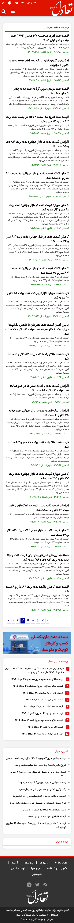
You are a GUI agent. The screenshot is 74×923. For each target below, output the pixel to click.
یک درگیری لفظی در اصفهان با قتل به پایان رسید (42, 789)
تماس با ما (61, 863)
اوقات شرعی (17, 869)
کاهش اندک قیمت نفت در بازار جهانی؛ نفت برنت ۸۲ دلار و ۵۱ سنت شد (37, 175)
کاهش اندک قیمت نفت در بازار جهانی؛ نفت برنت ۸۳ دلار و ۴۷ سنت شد (39, 270)
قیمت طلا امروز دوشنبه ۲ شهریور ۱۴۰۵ (47, 817)
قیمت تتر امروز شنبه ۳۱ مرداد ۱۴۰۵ (45, 727)
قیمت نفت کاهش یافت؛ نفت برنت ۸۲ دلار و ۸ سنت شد (37, 589)
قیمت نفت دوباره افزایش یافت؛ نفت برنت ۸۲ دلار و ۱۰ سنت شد (38, 295)
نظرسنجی (37, 874)
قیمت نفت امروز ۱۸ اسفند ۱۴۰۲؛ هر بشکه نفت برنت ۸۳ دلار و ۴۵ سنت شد (37, 119)
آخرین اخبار (61, 751)
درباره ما (44, 863)
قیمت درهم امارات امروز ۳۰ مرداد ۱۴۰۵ (43, 707)
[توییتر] (16, 2)
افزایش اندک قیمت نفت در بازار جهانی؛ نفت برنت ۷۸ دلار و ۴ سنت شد (39, 413)
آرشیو (15, 863)
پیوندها (28, 863)
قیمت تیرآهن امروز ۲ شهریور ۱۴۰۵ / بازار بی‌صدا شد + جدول (36, 758)
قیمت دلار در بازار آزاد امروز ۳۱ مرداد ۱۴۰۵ (42, 713)
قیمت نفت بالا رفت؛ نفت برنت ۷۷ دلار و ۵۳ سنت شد (39, 444)
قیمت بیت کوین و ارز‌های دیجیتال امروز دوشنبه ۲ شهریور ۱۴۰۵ (37, 774)
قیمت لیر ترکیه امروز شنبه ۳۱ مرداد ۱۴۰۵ (42, 734)
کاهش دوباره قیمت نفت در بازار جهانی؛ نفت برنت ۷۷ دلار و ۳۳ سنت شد (39, 476)
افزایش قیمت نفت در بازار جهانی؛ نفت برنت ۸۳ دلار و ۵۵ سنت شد (37, 144)
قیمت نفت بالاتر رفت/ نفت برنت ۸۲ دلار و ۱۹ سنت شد (38, 356)
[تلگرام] (9, 3)
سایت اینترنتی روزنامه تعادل (35, 910)
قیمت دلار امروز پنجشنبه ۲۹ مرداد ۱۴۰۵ (43, 693)
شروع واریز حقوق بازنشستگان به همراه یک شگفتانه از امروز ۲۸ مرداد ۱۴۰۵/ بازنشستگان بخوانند (34, 670)
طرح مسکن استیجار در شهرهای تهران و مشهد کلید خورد (38, 803)
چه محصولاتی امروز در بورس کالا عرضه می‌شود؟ (42, 783)
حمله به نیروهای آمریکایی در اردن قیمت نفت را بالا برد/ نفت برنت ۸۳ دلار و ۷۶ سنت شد (38, 557)
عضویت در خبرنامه (57, 869)
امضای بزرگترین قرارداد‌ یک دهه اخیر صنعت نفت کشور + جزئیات (39, 62)
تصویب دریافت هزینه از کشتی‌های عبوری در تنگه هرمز (39, 796)
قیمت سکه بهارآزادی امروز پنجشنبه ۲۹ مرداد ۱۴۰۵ (38, 686)
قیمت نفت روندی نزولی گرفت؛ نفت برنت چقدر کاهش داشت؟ (41, 91)
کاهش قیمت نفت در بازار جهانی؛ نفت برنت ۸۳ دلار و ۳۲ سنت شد (37, 239)
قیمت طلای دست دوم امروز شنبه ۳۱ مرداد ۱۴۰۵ (39, 720)
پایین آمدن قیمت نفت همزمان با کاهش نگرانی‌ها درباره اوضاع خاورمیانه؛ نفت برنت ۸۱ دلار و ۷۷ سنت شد (37, 329)
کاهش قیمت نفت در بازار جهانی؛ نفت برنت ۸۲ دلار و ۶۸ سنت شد (38, 532)
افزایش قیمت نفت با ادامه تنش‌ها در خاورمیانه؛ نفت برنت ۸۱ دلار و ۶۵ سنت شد (39, 388)
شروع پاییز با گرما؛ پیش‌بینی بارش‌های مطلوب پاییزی (40, 765)
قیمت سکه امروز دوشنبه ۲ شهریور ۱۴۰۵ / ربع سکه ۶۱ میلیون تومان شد (36, 825)
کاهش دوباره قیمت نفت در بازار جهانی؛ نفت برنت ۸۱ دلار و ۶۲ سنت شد (39, 207)
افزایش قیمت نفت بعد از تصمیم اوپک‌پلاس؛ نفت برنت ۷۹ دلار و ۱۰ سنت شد (39, 507)
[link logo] (59, 8)
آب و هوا (36, 869)
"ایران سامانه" (29, 920)
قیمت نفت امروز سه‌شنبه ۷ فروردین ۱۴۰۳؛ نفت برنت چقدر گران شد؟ (40, 38)
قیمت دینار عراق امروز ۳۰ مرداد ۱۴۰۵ (44, 700)
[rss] (3, 2)
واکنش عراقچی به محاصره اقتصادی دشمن (44, 810)
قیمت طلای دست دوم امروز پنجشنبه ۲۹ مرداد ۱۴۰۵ (37, 679)
